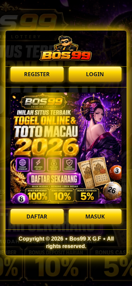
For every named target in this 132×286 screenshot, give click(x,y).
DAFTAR (36, 216)
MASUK (95, 216)
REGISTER (37, 74)
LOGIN (95, 74)
